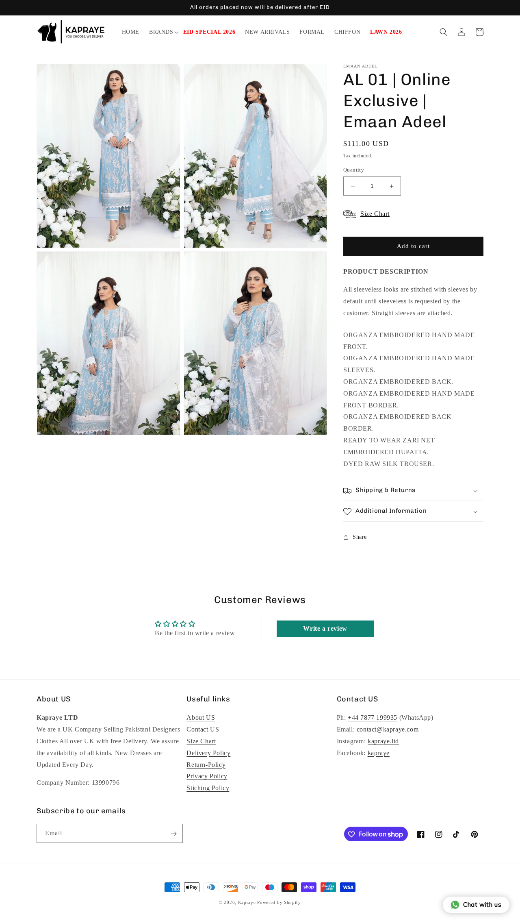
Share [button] (360, 537)
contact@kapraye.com (387, 729)
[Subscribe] (173, 833)
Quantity (353, 170)
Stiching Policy (207, 787)
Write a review (325, 628)
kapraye (379, 752)
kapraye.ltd (383, 741)
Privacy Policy (206, 776)
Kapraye (247, 902)
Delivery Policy (208, 752)
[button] (161, 32)
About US (200, 717)
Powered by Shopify (279, 902)
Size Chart (201, 741)
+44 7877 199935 (372, 717)
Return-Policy (205, 764)
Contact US (202, 729)
